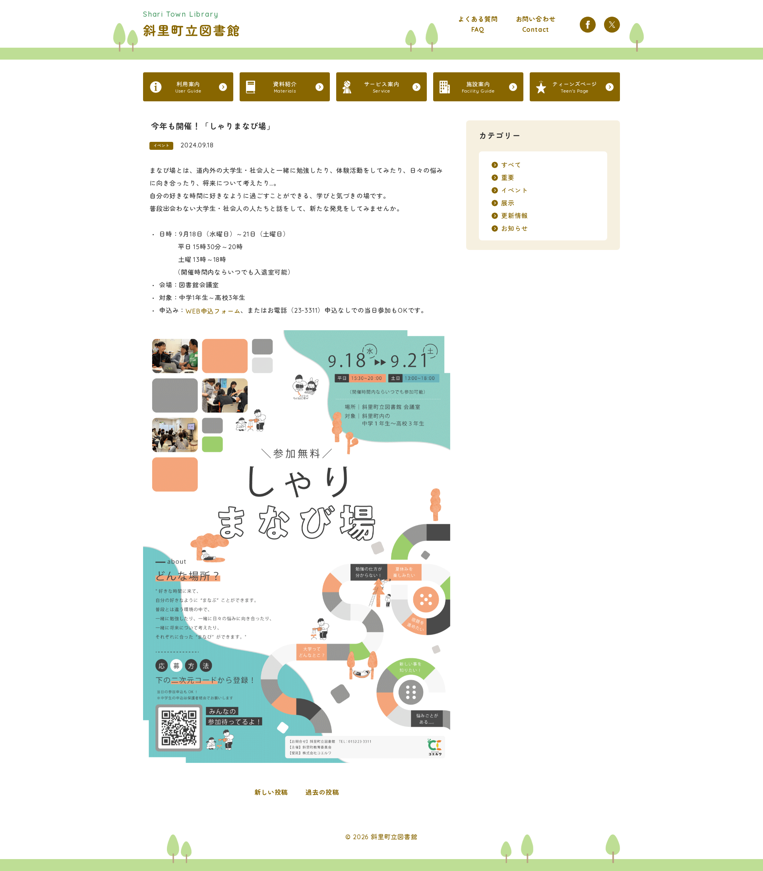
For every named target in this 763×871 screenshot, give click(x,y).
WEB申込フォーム (213, 311)
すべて (511, 165)
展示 (508, 203)
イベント (161, 145)
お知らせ (514, 228)
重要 (508, 178)
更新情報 (514, 216)
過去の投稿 (322, 792)
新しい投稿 (271, 792)
